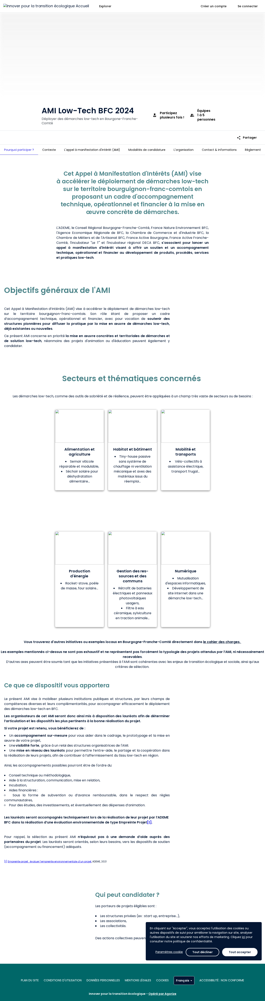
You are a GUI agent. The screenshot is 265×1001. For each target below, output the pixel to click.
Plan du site (30, 980)
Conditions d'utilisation (63, 980)
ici (243, 937)
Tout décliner (202, 952)
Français (182, 980)
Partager (247, 137)
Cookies (162, 980)
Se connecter (248, 6)
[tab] (19, 150)
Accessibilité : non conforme (221, 980)
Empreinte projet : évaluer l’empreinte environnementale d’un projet (49, 861)
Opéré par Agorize (162, 994)
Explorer (105, 6)
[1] (149, 822)
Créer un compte (213, 6)
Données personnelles (103, 980)
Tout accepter (240, 952)
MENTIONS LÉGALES (138, 980)
